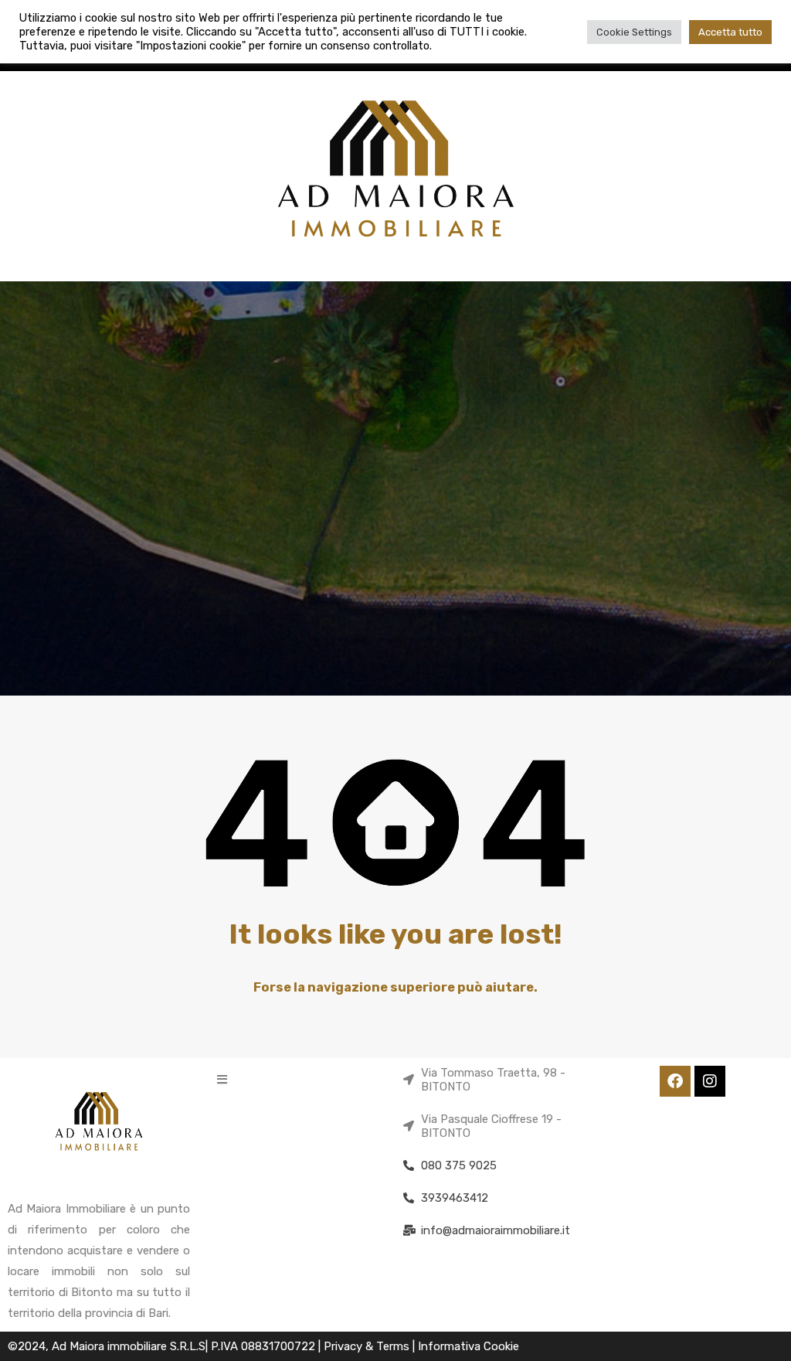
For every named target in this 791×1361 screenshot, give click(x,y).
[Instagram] (709, 1081)
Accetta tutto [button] (730, 32)
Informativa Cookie (468, 1346)
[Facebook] (675, 1081)
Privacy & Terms (368, 1346)
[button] (222, 1079)
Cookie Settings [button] (634, 32)
